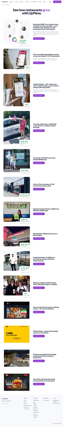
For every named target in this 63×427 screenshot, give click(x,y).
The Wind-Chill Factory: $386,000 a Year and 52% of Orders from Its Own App (44, 125)
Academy (35, 405)
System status (35, 415)
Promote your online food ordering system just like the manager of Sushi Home (44, 355)
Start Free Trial (57, 1)
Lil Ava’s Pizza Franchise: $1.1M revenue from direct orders (43, 185)
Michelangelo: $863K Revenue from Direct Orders (45, 234)
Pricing (16, 1)
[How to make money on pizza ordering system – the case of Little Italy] (16, 309)
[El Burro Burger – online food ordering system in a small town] (16, 333)
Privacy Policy (26, 407)
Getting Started (36, 400)
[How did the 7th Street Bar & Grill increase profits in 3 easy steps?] (16, 381)
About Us (25, 403)
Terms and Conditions (27, 405)
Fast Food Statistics (56, 403)
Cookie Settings (26, 408)
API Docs (35, 417)
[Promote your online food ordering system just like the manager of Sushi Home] (16, 357)
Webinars (35, 403)
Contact (39, 1)
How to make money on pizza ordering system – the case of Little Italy (46, 308)
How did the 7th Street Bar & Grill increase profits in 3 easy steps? (44, 380)
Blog (34, 402)
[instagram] (5, 404)
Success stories (36, 412)
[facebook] (3, 404)
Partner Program (34, 1)
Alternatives (35, 408)
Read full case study (38, 38)
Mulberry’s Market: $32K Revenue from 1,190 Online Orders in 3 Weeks (45, 283)
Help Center (35, 407)
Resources (21, 1)
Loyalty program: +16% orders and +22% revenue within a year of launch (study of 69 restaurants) (46, 85)
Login (50, 1)
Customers (27, 1)
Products (11, 1)
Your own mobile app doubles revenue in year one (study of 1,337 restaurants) (46, 55)
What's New (35, 410)
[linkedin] (7, 404)
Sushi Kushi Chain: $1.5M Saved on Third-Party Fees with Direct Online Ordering (44, 259)
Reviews (34, 414)
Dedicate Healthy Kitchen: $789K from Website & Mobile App (46, 209)
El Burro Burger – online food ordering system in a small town (45, 332)
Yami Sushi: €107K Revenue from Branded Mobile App (44, 158)
